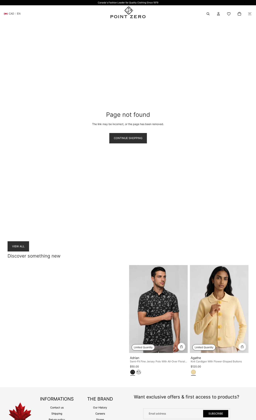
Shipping (56, 413)
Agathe (196, 358)
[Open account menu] (218, 14)
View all (18, 246)
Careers (100, 413)
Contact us (57, 407)
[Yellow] (193, 372)
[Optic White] (138, 372)
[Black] (132, 372)
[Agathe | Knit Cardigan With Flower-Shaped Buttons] (219, 309)
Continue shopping (128, 138)
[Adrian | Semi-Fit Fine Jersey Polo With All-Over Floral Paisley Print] (158, 309)
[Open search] (208, 14)
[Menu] (250, 14)
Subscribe (215, 413)
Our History (100, 407)
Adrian (134, 358)
